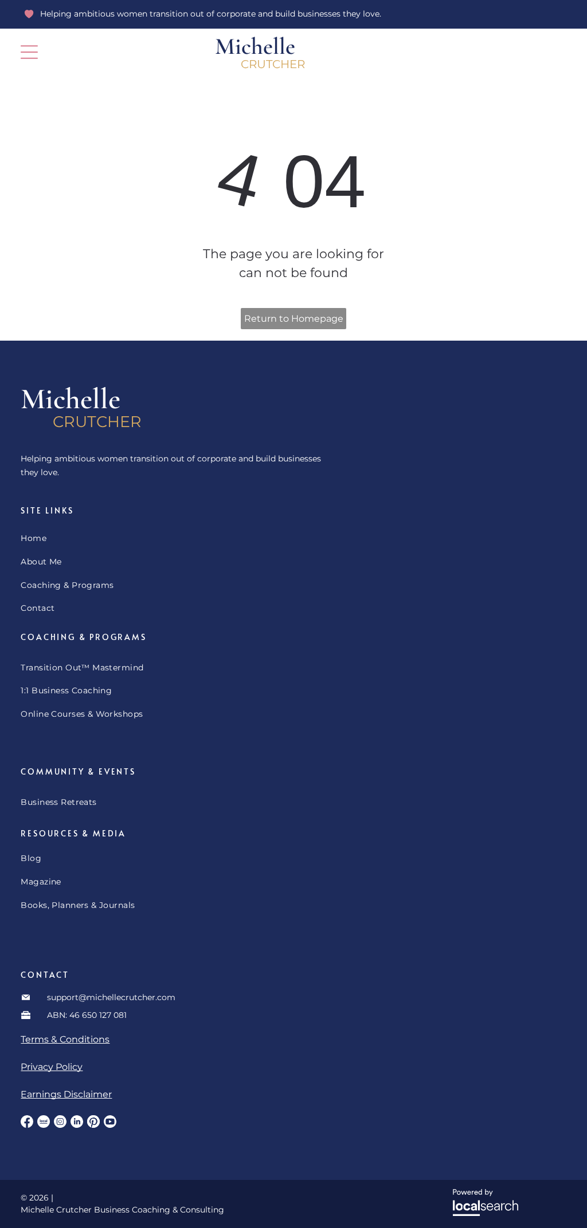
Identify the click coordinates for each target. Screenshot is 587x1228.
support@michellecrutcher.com (111, 997)
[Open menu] (29, 52)
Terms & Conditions (65, 1039)
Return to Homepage (293, 318)
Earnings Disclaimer (66, 1094)
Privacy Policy (52, 1066)
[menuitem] (293, 539)
